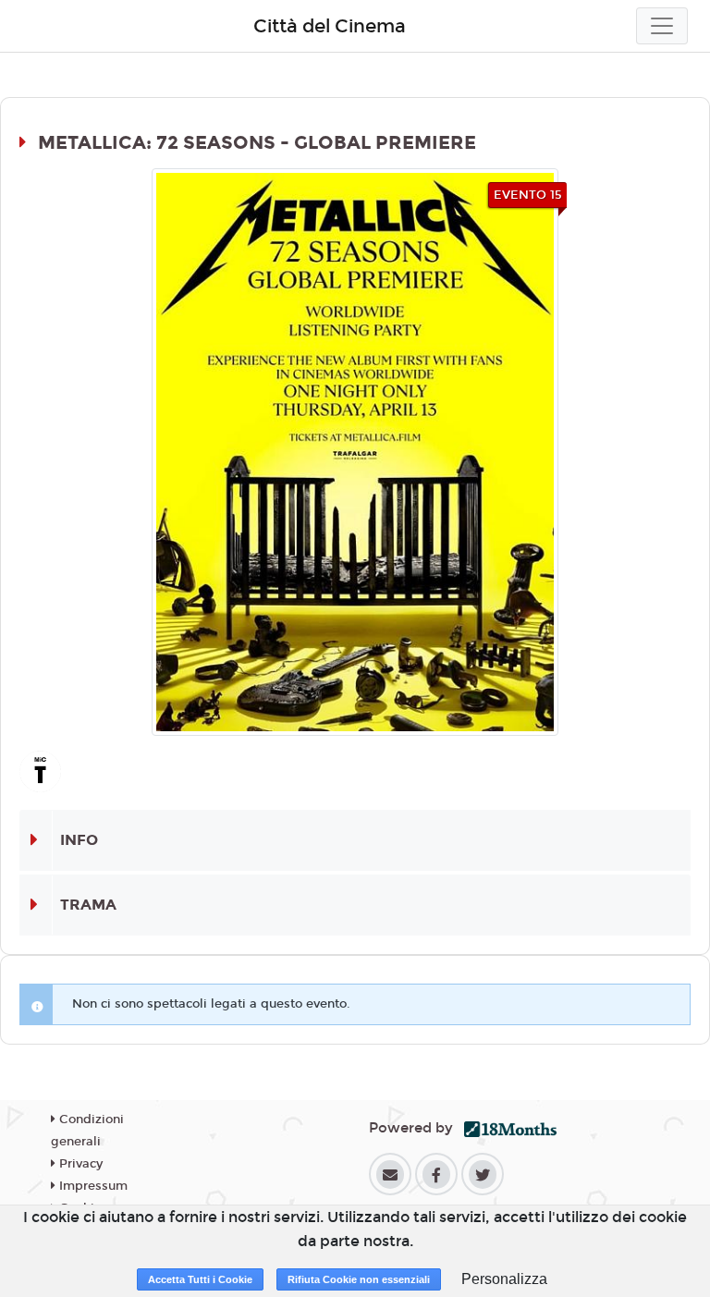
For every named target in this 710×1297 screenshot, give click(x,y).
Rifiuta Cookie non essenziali (359, 1279)
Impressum (91, 1186)
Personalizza (504, 1279)
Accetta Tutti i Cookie (200, 1279)
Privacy (79, 1163)
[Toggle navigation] (662, 25)
